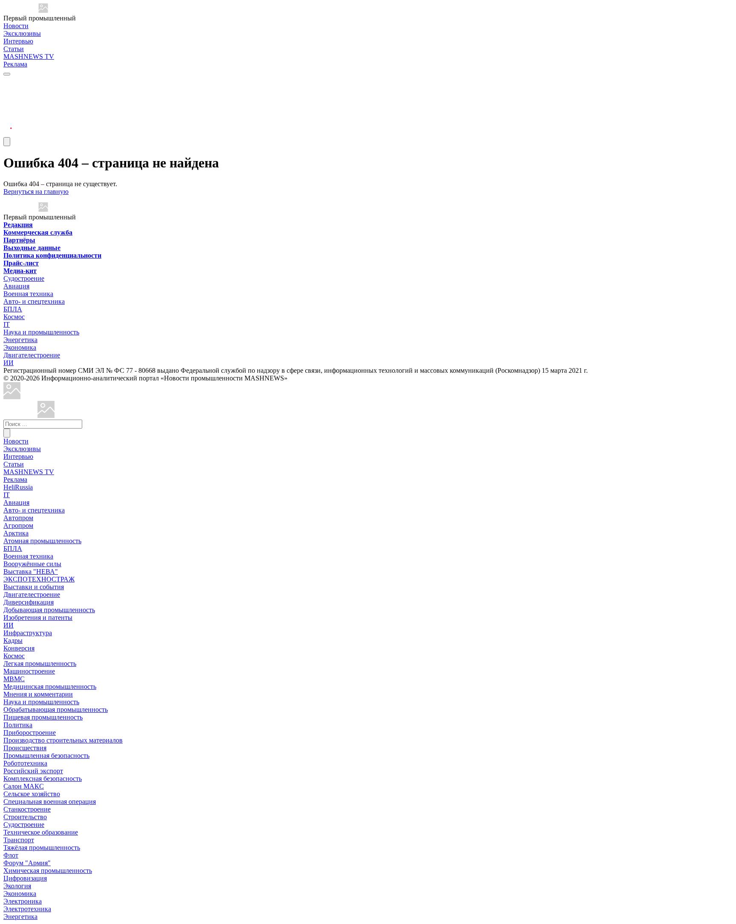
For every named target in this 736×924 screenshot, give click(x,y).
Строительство (25, 816)
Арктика (16, 533)
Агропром (18, 525)
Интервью (18, 41)
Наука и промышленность (41, 332)
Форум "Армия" (27, 862)
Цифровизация (25, 878)
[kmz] (46, 415)
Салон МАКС (23, 786)
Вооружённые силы (32, 563)
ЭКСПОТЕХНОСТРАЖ (39, 579)
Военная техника (28, 293)
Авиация (16, 286)
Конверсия (18, 648)
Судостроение (23, 278)
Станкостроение (27, 809)
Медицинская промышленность (49, 686)
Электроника (22, 901)
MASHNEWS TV (28, 56)
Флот (10, 855)
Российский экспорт (33, 770)
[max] (7, 92)
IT (6, 324)
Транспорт (18, 839)
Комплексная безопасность (42, 778)
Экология (17, 885)
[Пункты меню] (6, 141)
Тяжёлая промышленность (41, 847)
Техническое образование (40, 832)
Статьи (13, 48)
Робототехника (25, 763)
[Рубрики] (6, 74)
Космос (14, 316)
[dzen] (7, 123)
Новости (16, 25)
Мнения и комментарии (38, 694)
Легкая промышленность (39, 663)
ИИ (8, 362)
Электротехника (27, 908)
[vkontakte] (7, 112)
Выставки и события (33, 586)
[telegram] (7, 82)
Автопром (18, 517)
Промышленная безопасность (46, 755)
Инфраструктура (27, 632)
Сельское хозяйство (31, 793)
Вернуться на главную (36, 191)
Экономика (19, 347)
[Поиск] (6, 433)
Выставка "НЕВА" (30, 571)
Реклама (15, 64)
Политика (17, 724)
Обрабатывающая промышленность (55, 709)
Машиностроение (29, 671)
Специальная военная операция (49, 801)
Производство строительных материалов (63, 740)
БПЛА (12, 309)
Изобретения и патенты (37, 617)
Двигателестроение (31, 355)
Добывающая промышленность (49, 609)
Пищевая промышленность (43, 717)
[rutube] (7, 133)
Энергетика (20, 339)
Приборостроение (29, 732)
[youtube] (7, 102)
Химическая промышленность (47, 870)
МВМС (14, 678)
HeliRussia (18, 487)
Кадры (13, 640)
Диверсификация (28, 602)
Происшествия (24, 747)
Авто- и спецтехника (34, 301)
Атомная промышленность (42, 540)
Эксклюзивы (22, 33)
